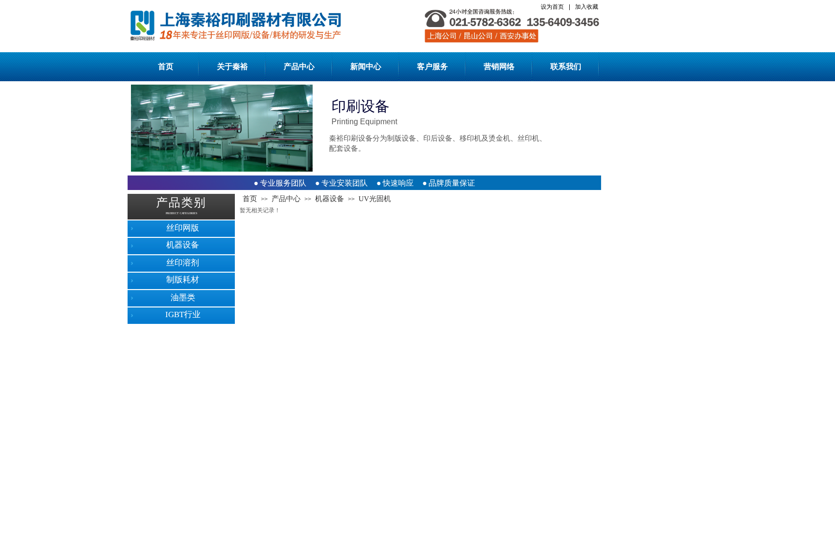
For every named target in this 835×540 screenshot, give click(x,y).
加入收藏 (586, 6)
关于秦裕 (232, 66)
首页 (165, 66)
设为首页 (552, 6)
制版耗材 (182, 279)
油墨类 (183, 297)
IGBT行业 (183, 314)
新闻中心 (365, 66)
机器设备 (329, 199)
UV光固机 (375, 199)
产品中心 (299, 66)
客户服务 (432, 66)
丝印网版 (182, 228)
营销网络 (499, 66)
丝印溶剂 (182, 262)
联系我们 (565, 66)
